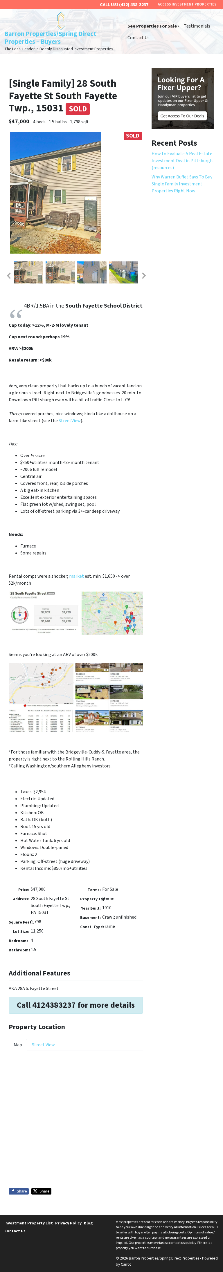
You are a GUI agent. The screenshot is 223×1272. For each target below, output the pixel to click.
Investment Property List (28, 1223)
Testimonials (197, 26)
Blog (88, 1223)
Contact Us (138, 38)
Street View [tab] (43, 1045)
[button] (8, 275)
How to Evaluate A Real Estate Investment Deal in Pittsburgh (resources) (182, 161)
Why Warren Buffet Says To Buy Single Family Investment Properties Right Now (182, 184)
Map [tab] (18, 1045)
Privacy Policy (68, 1223)
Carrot (126, 1264)
